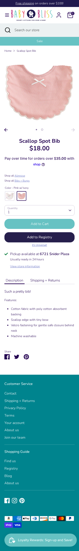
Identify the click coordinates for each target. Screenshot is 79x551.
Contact (10, 393)
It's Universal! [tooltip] (39, 245)
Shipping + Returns (45, 280)
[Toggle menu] (5, 15)
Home (7, 51)
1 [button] (36, 129)
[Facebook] (7, 500)
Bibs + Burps (22, 180)
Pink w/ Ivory (21, 196)
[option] (39, 41)
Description (14, 280)
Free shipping (25, 3)
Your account (14, 423)
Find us (10, 461)
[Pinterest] (22, 500)
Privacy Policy (15, 408)
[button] (39, 237)
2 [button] (42, 130)
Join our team (14, 437)
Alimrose (19, 175)
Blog (8, 476)
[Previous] (6, 130)
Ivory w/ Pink (9, 196)
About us (11, 430)
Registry (11, 468)
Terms (9, 415)
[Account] (58, 13)
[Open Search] (7, 30)
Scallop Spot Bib (26, 51)
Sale (40, 41)
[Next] (73, 130)
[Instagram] (14, 500)
